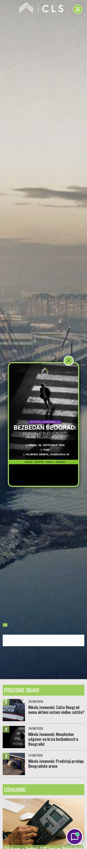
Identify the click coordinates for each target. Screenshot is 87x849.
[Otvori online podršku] (74, 836)
